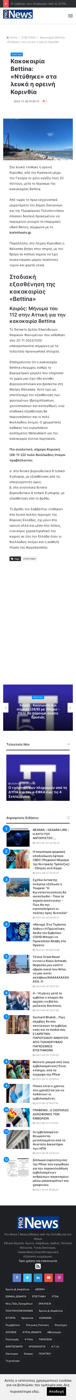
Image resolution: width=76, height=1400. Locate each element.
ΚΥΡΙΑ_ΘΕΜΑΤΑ (32, 1332)
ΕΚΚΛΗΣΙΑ (45, 1303)
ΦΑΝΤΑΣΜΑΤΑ (14, 1346)
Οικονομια (11, 1353)
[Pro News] (18, 14)
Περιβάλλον (12, 1325)
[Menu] (70, 16)
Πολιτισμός (12, 1339)
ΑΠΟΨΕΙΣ (11, 1332)
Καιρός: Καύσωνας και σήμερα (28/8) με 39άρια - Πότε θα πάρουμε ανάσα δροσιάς (38, 711)
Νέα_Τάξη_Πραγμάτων (19, 1303)
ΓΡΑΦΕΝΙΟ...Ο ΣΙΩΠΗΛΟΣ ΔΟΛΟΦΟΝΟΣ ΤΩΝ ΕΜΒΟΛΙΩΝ (51, 1114)
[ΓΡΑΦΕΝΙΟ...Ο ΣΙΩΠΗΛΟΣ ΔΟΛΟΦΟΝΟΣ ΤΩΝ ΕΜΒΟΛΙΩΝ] (18, 1117)
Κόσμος (28, 1353)
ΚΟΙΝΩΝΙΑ (45, 1317)
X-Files (29, 1339)
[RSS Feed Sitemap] (38, 1266)
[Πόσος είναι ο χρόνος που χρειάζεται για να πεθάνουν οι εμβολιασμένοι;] (18, 1093)
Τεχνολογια (12, 1360)
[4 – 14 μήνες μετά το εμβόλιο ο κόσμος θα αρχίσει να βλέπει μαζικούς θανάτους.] (18, 1000)
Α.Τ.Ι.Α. (55, 1346)
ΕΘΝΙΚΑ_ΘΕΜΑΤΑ (15, 1296)
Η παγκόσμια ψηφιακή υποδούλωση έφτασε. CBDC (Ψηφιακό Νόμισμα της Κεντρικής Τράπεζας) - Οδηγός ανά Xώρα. (51, 860)
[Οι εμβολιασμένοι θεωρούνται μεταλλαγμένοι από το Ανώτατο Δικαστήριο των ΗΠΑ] (18, 1139)
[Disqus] (38, 627)
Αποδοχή (56, 1391)
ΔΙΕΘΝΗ (40, 1289)
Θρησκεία (27, 1317)
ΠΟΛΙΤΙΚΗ (45, 1353)
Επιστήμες (61, 1325)
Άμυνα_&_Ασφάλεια (17, 1289)
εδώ (35, 1391)
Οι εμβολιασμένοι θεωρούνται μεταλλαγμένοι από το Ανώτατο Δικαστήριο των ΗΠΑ (49, 1140)
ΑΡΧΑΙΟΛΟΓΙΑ (37, 1346)
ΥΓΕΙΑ (55, 1296)
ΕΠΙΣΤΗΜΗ (29, 37)
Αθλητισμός (54, 1332)
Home (13, 37)
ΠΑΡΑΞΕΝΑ (45, 1339)
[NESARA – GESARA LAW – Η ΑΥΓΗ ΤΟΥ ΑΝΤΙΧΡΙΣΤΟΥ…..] (18, 837)
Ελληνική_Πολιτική (37, 1325)
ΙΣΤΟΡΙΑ (10, 1317)
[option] (38, 708)
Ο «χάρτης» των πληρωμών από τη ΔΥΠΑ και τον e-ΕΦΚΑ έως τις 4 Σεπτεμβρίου (37, 792)
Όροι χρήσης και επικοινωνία (38, 1260)
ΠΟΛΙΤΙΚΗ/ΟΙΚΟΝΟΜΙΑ (19, 1310)
